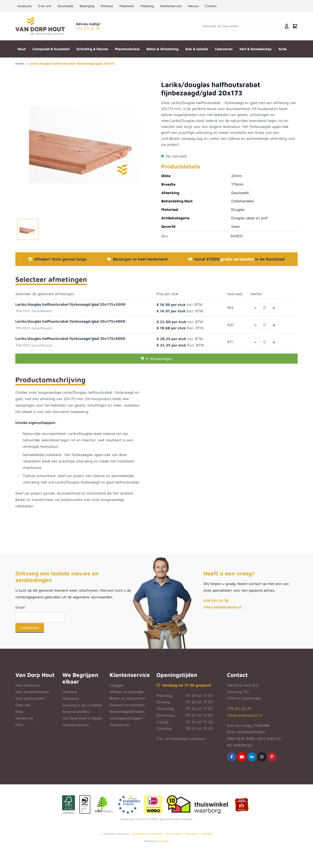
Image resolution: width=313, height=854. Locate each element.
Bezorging (87, 6)
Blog (19, 711)
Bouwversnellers (76, 711)
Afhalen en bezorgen (127, 692)
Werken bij (24, 718)
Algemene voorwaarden (147, 833)
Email (20, 607)
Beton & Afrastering (162, 49)
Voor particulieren (30, 698)
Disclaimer (192, 833)
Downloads (65, 6)
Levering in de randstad (82, 705)
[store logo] (40, 26)
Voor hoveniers (27, 685)
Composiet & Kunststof (51, 49)
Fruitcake (163, 841)
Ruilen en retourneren (128, 698)
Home (19, 63)
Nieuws (193, 6)
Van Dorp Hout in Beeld (82, 718)
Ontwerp (107, 6)
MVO (19, 725)
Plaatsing (147, 6)
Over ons (44, 6)
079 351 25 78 (215, 601)
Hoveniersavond (75, 725)
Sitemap (207, 833)
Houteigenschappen (126, 718)
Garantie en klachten (127, 705)
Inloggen (117, 685)
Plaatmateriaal (127, 49)
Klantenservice (171, 6)
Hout (22, 49)
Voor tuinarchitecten (32, 692)
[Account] (286, 26)
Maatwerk (127, 6)
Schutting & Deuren (92, 49)
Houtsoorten (120, 725)
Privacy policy (174, 833)
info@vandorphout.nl (222, 607)
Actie (282, 49)
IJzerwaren (224, 49)
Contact (211, 6)
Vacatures (24, 6)
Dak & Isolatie (196, 49)
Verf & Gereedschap (255, 49)
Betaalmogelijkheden (127, 711)
